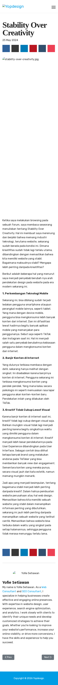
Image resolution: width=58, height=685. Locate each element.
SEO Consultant (31, 591)
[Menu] (54, 7)
